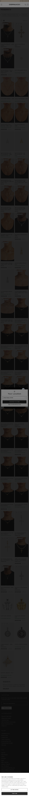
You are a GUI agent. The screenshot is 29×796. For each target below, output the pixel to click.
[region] (14, 784)
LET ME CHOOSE (14, 789)
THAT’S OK (14, 793)
